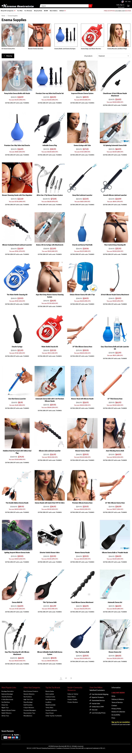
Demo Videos (72, 697)
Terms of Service (117, 702)
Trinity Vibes (49, 707)
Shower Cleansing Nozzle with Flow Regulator (17, 195)
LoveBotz (48, 702)
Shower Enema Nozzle (82, 552)
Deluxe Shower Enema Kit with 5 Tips (82, 294)
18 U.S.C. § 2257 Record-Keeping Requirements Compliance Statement (48, 748)
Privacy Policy (116, 708)
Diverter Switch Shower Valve (50, 552)
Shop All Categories (7, 10)
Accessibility (116, 715)
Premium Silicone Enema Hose (82, 503)
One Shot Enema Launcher (17, 399)
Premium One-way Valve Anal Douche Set (50, 93)
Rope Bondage (28, 702)
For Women (28, 10)
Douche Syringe (17, 346)
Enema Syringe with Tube (82, 145)
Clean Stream (50, 713)
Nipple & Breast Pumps (8, 710)
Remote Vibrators (29, 694)
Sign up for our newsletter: (121, 722)
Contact (114, 705)
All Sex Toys (5, 715)
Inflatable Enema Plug (50, 145)
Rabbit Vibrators (6, 713)
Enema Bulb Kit (17, 602)
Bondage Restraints (8, 691)
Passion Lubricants (51, 710)
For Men (20, 10)
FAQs (113, 696)
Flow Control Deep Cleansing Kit (115, 245)
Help (129, 1)
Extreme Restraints (59, 746)
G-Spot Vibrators (29, 707)
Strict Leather (50, 694)
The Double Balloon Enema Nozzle (17, 503)
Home (3, 15)
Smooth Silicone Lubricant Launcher (115, 195)
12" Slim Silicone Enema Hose (115, 503)
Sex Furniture (28, 697)
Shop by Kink (38, 10)
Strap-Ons (5, 705)
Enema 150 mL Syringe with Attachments (49, 245)
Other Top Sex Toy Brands (54, 715)
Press (113, 718)
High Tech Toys (28, 699)
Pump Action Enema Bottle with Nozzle (17, 93)
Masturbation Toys (29, 713)
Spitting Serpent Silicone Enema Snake (17, 552)
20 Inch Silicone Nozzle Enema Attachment (115, 294)
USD (123, 1)
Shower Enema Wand (82, 451)
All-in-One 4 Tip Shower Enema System (50, 195)
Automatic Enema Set (115, 602)
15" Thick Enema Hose (114, 399)
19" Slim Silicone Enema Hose (82, 346)
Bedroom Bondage (7, 694)
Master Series (50, 691)
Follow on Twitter (73, 694)
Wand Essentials (50, 705)
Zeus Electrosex (50, 699)
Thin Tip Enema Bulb (50, 602)
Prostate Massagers (30, 710)
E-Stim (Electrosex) (7, 699)
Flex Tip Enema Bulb (82, 652)
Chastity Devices (7, 697)
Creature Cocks (50, 697)
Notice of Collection (118, 712)
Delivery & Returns (118, 699)
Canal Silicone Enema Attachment (82, 602)
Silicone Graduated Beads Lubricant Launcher (17, 245)
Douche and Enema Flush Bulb (82, 245)
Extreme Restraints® (76, 748)
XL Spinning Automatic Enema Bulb (114, 145)
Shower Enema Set (115, 652)
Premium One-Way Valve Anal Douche (17, 145)
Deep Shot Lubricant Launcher (82, 195)
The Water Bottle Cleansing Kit (17, 294)
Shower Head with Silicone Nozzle (82, 399)
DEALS (61, 10)
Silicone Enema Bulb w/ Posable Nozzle (115, 552)
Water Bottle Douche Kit (49, 346)
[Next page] (71, 678)
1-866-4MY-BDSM (118, 693)
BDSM (46, 10)
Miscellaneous (28, 715)
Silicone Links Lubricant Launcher (50, 451)
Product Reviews (73, 702)
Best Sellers (53, 10)
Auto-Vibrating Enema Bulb (115, 451)
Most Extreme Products (31, 691)
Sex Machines (6, 702)
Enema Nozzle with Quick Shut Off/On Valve (50, 503)
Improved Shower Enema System (82, 93)
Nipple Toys (5, 707)
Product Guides (72, 699)
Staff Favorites (28, 705)
